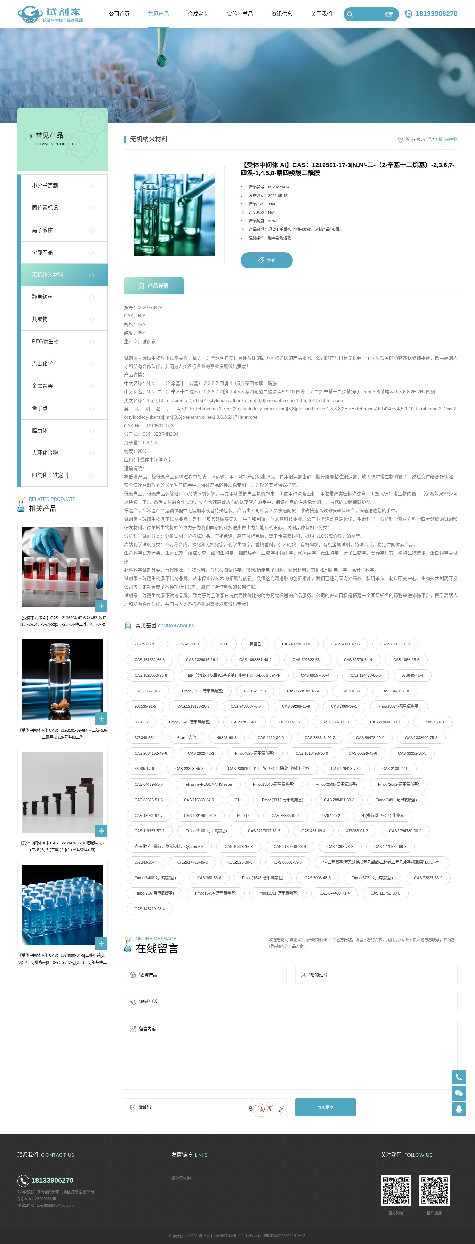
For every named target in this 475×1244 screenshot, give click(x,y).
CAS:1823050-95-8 (151, 675)
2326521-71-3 (187, 644)
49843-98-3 (226, 737)
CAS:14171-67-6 (345, 644)
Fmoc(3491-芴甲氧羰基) (396, 800)
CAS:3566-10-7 (148, 691)
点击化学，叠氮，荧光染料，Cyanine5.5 (169, 846)
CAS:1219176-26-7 (193, 706)
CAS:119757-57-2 (149, 831)
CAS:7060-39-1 (344, 706)
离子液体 (42, 230)
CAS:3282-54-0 (244, 722)
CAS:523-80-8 (240, 862)
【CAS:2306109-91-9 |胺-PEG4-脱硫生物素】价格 (267, 768)
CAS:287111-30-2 (395, 644)
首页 (409, 139)
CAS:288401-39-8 (339, 800)
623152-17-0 (255, 691)
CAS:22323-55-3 (189, 768)
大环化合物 (45, 453)
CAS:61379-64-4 (358, 660)
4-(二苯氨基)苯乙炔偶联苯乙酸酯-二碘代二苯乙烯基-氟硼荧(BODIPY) (382, 862)
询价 (271, 260)
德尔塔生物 (181, 1178)
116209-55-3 (289, 722)
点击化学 (42, 364)
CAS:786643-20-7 (320, 737)
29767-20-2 (330, 815)
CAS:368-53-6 (209, 878)
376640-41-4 (412, 675)
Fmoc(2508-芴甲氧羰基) (336, 784)
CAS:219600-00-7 (385, 722)
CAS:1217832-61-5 (264, 831)
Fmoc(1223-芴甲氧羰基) (202, 691)
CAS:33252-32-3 (412, 753)
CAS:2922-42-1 (201, 753)
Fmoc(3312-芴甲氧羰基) (282, 800)
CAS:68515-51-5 (149, 800)
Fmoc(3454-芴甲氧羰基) (215, 893)
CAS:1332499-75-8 (421, 737)
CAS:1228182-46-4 (303, 691)
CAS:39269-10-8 (296, 706)
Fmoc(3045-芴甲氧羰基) (274, 784)
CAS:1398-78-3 (340, 846)
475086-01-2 (357, 831)
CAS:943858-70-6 (246, 706)
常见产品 (424, 139)
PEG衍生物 (45, 341)
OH (238, 800)
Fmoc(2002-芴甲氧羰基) (398, 784)
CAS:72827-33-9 (428, 878)
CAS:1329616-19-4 (202, 660)
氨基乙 (255, 644)
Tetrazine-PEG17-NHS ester (208, 784)
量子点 (40, 408)
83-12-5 (141, 722)
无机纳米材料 (47, 274)
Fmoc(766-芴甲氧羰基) (154, 893)
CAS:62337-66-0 (335, 722)
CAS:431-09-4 (313, 831)
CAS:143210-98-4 (150, 909)
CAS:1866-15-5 (406, 660)
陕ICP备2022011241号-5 (284, 1236)
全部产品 (42, 252)
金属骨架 (42, 386)
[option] (174, 215)
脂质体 (40, 430)
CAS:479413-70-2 (346, 768)
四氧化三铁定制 (50, 475)
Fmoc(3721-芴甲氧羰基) (372, 878)
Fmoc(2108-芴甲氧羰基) (206, 831)
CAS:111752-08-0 (385, 893)
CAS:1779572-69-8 (390, 846)
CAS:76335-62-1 (286, 815)
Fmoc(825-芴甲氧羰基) (254, 753)
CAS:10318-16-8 (239, 846)
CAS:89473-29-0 (370, 737)
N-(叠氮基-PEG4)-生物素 (382, 815)
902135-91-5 (145, 706)
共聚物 (40, 319)
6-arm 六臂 (186, 737)
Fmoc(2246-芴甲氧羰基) (189, 722)
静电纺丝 (42, 297)
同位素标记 (45, 208)
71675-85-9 (144, 644)
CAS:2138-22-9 (395, 768)
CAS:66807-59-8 (288, 862)
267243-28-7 (145, 862)
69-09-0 (243, 815)
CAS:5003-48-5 (318, 878)
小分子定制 (45, 185)
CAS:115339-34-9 (199, 800)
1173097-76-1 (432, 722)
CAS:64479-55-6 (149, 784)
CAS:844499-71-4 (335, 893)
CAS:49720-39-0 (296, 644)
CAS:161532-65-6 (150, 660)
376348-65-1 (145, 737)
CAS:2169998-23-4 (290, 846)
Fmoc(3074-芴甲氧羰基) (399, 706)
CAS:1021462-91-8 (200, 815)
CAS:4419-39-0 (271, 737)
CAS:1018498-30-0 (312, 753)
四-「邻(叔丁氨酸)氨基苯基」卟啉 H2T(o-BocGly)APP (234, 675)
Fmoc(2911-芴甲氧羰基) (277, 893)
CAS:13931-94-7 (149, 815)
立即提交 (325, 1107)
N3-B (224, 644)
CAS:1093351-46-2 (255, 660)
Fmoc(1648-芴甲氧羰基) (262, 878)
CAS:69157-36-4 (315, 675)
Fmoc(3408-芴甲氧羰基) (155, 878)
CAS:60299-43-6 (363, 753)
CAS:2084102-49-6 (151, 753)
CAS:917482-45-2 (192, 862)
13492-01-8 (350, 691)
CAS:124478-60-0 (366, 675)
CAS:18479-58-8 (395, 691)
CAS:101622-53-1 (308, 660)
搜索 (388, 14)
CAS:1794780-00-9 (405, 831)
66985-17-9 (144, 768)
